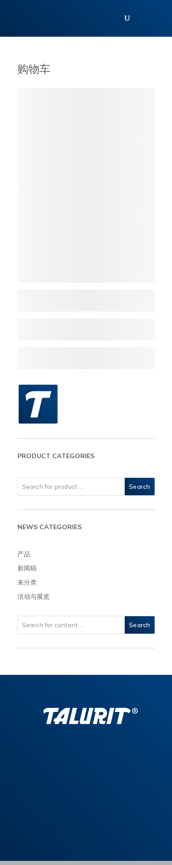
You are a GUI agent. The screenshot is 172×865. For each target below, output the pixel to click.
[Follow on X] (105, 758)
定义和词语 (128, 831)
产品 (23, 554)
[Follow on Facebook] (47, 758)
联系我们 (86, 791)
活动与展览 (33, 596)
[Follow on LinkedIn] (67, 758)
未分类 (27, 582)
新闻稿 (27, 568)
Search (139, 486)
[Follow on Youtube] (125, 758)
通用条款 (41, 831)
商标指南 (97, 831)
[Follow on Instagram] (86, 758)
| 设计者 (118, 851)
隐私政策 (69, 831)
